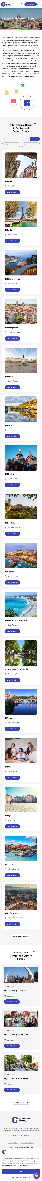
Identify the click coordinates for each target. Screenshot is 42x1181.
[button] (39, 1153)
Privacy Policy (26, 1177)
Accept (21, 1171)
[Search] (22, 4)
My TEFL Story (9, 986)
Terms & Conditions (16, 1177)
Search (34, 139)
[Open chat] (36, 1175)
